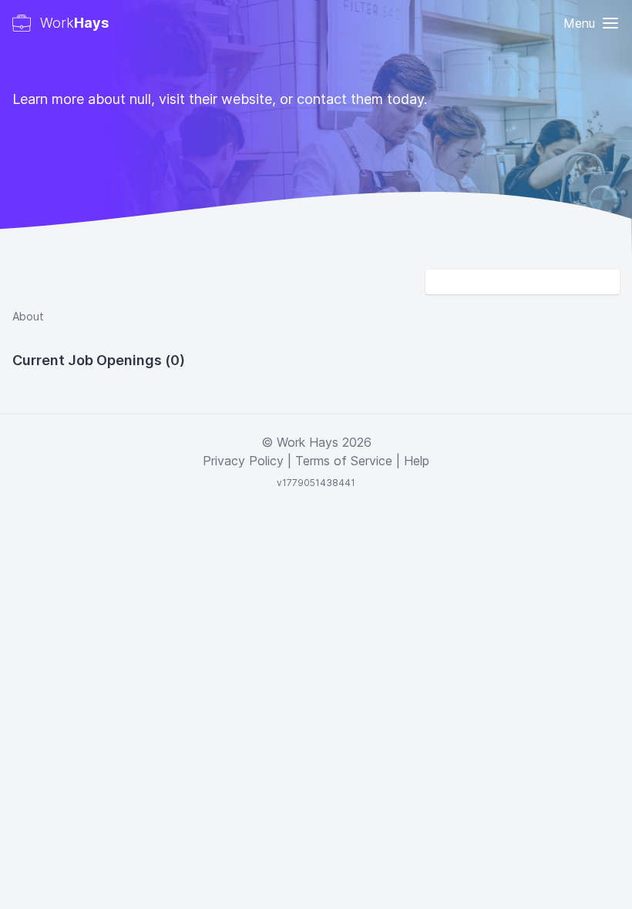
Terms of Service (343, 460)
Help (416, 460)
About (28, 316)
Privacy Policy (243, 460)
